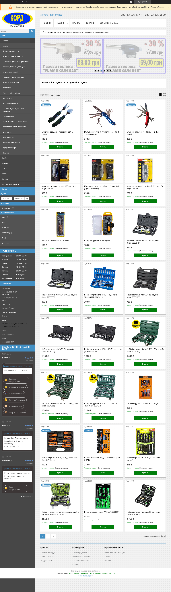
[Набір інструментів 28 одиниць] (60, 224)
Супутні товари (9, 147)
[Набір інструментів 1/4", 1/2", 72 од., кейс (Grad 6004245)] (145, 333)
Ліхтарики (7, 132)
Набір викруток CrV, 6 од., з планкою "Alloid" (143, 458)
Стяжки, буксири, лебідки (14, 67)
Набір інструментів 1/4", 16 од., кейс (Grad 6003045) (143, 241)
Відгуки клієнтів (47, 560)
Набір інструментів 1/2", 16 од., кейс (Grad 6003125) (143, 296)
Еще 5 (6, 243)
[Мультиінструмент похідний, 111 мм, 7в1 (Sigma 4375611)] (145, 170)
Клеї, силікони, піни (11, 82)
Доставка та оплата (10, 184)
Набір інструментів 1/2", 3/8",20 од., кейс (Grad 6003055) (60, 296)
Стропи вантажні (10, 72)
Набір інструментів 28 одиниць (55, 240)
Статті (4, 168)
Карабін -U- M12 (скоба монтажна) (13, 442)
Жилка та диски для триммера (16, 61)
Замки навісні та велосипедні (15, 121)
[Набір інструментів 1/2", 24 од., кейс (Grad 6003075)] (60, 333)
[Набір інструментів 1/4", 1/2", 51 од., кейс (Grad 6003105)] (103, 333)
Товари (5, 40)
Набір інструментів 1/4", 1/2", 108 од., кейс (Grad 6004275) (101, 404)
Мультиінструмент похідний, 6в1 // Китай (57, 133)
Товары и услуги (53, 32)
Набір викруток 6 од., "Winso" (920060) (101, 512)
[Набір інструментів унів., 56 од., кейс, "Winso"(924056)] (145, 495)
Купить (60, 147)
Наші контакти (47, 556)
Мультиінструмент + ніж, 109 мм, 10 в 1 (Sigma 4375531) (60, 187)
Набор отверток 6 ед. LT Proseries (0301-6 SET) (102, 458)
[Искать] (32, 31)
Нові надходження (11, 51)
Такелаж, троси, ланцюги (13, 77)
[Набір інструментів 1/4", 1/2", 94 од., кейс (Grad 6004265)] (60, 387)
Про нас (5, 174)
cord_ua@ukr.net (8, 334)
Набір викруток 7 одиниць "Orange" (143, 403)
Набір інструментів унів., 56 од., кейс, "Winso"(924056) (143, 513)
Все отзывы (26, 496)
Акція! (5, 46)
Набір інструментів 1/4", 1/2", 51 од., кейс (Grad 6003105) (103, 350)
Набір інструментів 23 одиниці (97, 240)
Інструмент (8, 98)
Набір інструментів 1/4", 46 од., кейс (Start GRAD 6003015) (100, 296)
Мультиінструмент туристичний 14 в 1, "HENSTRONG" (102, 133)
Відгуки (5, 179)
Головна (47, 23)
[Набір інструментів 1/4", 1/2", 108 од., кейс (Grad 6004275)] (103, 387)
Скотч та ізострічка (11, 93)
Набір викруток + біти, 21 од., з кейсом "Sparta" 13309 (59, 458)
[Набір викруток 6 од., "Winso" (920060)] (103, 495)
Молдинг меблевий (11, 142)
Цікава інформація (81, 560)
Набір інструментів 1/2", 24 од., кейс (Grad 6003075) (58, 350)
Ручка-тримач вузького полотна (17, 473)
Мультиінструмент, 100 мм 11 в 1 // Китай (143, 133)
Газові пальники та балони (14, 126)
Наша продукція (80, 553)
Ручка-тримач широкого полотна (14, 477)
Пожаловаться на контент (79, 573)
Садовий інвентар (11, 103)
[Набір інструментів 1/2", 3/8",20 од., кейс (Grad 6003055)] (60, 278)
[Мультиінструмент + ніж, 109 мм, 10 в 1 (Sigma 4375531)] (60, 170)
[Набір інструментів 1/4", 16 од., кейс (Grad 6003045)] (145, 224)
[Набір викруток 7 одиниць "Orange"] (145, 387)
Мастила (7, 87)
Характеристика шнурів (115, 553)
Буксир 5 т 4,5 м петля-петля (16, 438)
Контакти (90, 23)
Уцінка (6, 153)
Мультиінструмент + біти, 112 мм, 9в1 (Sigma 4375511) (101, 187)
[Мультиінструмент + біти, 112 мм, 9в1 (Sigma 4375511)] (103, 170)
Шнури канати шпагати (13, 56)
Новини (5, 163)
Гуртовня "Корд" (48, 553)
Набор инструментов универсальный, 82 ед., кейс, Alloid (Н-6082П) (60, 513)
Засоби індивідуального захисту (13, 109)
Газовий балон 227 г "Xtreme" (16, 370)
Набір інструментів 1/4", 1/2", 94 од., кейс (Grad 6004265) (60, 404)
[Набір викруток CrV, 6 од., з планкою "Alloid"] (145, 441)
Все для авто (8, 137)
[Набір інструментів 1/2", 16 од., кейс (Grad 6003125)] (145, 278)
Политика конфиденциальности (102, 573)
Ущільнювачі (8, 116)
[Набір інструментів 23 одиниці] (103, 224)
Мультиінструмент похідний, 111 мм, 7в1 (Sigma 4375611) (145, 187)
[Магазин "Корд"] (17, 18)
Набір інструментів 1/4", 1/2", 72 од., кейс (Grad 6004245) (145, 350)
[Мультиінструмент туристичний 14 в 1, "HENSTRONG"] (103, 115)
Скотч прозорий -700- (12, 447)
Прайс (4, 158)
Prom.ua (97, 571)
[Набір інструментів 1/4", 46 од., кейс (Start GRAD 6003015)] (103, 278)
